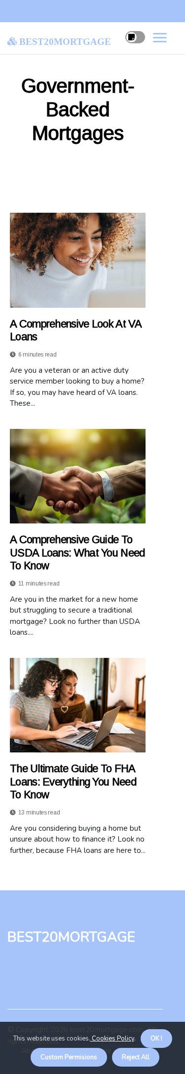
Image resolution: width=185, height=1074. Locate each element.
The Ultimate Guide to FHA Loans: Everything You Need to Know (73, 781)
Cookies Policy (112, 1038)
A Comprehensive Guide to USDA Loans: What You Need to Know (77, 552)
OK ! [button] (156, 1038)
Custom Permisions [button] (68, 1057)
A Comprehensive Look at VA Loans (75, 330)
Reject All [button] (135, 1057)
